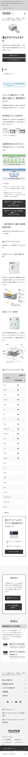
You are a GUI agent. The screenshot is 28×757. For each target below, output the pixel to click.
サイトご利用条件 (6, 739)
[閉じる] (25, 748)
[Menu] (25, 13)
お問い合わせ (18, 739)
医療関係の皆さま (10, 18)
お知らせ (5, 696)
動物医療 (18, 18)
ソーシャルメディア (7, 742)
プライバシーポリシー (7, 737)
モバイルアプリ (19, 742)
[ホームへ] (6, 13)
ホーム (3, 18)
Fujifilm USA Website (8, 8)
